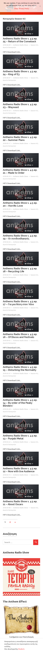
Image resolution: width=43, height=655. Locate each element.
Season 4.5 (34, 45)
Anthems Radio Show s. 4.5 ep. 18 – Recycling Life (20, 270)
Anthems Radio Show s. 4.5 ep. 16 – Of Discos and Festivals (20, 336)
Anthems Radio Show (20, 45)
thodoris (21, 649)
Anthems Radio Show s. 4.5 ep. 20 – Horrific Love (20, 204)
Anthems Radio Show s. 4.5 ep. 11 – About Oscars (20, 503)
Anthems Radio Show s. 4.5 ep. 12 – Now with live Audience (20, 470)
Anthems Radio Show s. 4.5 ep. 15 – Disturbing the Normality (20, 368)
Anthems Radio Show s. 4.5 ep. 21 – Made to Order (20, 171)
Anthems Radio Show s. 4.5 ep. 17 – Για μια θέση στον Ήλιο (20, 303)
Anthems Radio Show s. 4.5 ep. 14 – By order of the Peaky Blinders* (20, 403)
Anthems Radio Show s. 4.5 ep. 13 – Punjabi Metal (20, 437)
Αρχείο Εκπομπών (9, 47)
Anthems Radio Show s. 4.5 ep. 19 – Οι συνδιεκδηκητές (20, 237)
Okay (16, 8)
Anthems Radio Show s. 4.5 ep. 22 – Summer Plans (20, 138)
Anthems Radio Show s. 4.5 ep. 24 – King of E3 (20, 73)
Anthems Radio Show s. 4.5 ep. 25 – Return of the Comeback (20, 40)
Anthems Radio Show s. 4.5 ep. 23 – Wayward (20, 106)
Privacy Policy (24, 8)
